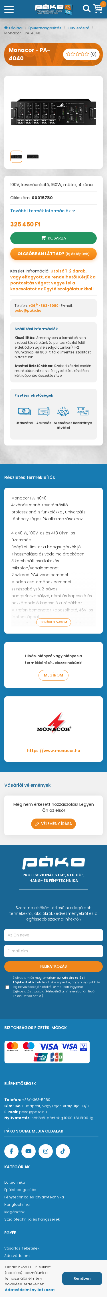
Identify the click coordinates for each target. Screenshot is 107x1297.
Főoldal (16, 28)
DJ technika (14, 1182)
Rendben (82, 1278)
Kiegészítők (14, 1211)
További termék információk (40, 211)
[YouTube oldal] (28, 1151)
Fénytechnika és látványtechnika (34, 1197)
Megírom (53, 675)
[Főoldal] (54, 9)
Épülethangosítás (45, 28)
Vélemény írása (56, 824)
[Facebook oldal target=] (11, 1151)
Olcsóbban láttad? (53, 254)
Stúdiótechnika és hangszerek (32, 1219)
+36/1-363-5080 (43, 305)
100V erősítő (78, 28)
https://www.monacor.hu (53, 750)
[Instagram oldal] (46, 1151)
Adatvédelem (17, 1255)
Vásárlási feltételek (21, 1248)
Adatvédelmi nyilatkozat (30, 1289)
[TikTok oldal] (63, 1151)
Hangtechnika (17, 1204)
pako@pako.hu (28, 310)
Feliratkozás (53, 966)
